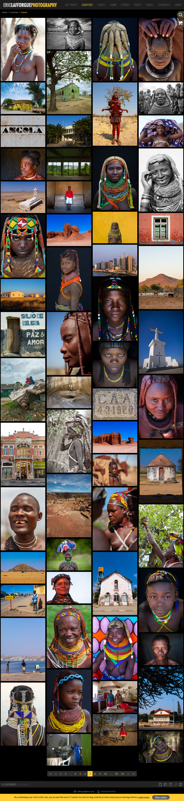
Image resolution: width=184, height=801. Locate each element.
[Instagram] (175, 784)
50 (116, 773)
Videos (149, 5)
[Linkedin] (170, 784)
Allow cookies (161, 797)
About (178, 5)
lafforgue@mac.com (85, 791)
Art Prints (71, 5)
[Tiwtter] (160, 784)
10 (105, 773)
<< (50, 773)
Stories (125, 5)
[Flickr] (180, 784)
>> (133, 773)
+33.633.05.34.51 (108, 791)
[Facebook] (165, 784)
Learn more (143, 797)
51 (122, 773)
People (137, 5)
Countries (87, 5)
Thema (113, 5)
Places (101, 5)
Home (4, 12)
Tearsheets (164, 5)
